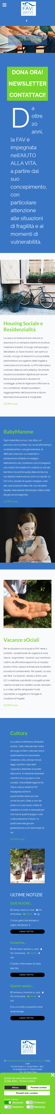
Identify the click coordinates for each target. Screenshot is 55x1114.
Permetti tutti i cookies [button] (27, 1093)
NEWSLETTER (28, 83)
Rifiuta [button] (15, 1087)
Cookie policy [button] (11, 1081)
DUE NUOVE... (21, 903)
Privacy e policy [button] (27, 1081)
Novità (29, 914)
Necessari (17, 1103)
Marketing (40, 1107)
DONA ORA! (27, 72)
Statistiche (18, 1107)
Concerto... (18, 942)
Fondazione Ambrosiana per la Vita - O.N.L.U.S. (26, 1061)
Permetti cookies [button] (39, 1087)
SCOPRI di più (11, 404)
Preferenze (40, 1103)
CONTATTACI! (27, 95)
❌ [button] (53, 1075)
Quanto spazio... (21, 986)
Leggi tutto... (27, 931)
